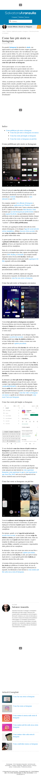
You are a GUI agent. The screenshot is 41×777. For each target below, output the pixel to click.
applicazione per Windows (22, 205)
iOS (14, 199)
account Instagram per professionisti (22, 212)
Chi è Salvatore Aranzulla (20, 764)
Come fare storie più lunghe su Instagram (23, 136)
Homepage (9, 764)
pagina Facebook (11, 214)
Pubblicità (19, 765)
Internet (27, 17)
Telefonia (21, 17)
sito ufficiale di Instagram (25, 203)
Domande (20, 254)
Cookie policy (16, 767)
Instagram (12, 47)
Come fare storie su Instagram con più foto (23, 139)
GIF (8, 254)
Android (12, 197)
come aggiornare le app (16, 472)
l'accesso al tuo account (27, 231)
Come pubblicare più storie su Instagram (18, 130)
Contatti (14, 765)
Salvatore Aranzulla (7, 43)
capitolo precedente (20, 343)
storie (28, 47)
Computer (14, 17)
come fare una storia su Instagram (21, 278)
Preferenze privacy (26, 767)
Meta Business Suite (29, 209)
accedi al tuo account (16, 337)
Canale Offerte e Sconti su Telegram (20, 27)
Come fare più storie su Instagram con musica (24, 132)
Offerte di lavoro (27, 765)
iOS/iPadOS (12, 386)
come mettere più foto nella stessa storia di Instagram (20, 571)
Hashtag (13, 254)
